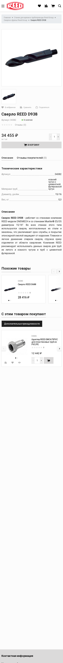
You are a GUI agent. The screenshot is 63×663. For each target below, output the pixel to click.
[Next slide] (59, 271)
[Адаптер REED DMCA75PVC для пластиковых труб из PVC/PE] (16, 346)
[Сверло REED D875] (56, 289)
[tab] (7, 158)
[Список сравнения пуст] (46, 6)
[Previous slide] (54, 271)
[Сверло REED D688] (10, 289)
